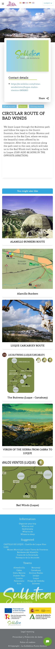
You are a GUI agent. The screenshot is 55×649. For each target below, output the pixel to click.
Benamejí (36, 568)
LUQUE (47, 3)
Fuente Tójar (19, 576)
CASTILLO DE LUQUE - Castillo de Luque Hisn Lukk (25, 545)
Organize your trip (27, 524)
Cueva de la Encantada (27, 555)
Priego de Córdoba (36, 581)
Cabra (19, 570)
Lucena (19, 578)
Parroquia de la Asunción (27, 557)
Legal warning (27, 632)
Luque (36, 578)
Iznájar (36, 576)
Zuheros (36, 583)
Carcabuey (36, 570)
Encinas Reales (36, 573)
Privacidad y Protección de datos (27, 637)
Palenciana (19, 581)
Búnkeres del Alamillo (27, 552)
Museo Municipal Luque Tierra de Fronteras (27, 550)
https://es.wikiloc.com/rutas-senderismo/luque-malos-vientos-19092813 (26, 87)
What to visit (28, 526)
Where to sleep (28, 534)
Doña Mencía (19, 573)
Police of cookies (27, 642)
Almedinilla (19, 568)
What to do (27, 532)
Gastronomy (27, 529)
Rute (19, 583)
